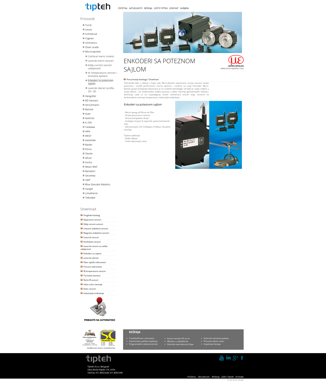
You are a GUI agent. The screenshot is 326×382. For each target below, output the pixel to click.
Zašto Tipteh (227, 376)
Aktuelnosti (204, 376)
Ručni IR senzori (90, 280)
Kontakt (240, 376)
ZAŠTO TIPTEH (161, 8)
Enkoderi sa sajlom (92, 253)
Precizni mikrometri (92, 266)
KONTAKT (174, 8)
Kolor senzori (89, 288)
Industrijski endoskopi (93, 293)
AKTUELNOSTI (135, 8)
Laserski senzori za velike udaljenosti (93, 248)
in (228, 358)
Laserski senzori (91, 237)
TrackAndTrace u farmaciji (141, 338)
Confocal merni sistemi (101, 56)
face (242, 358)
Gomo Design (238, 380)
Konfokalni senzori (92, 241)
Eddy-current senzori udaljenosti (100, 67)
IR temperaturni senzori (94, 271)
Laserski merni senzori (101, 60)
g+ (235, 358)
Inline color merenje (92, 284)
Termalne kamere (92, 275)
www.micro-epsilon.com (232, 68)
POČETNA (122, 8)
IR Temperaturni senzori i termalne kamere (102, 74)
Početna (191, 376)
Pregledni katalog (91, 215)
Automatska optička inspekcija (143, 341)
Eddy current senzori (93, 224)
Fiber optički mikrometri (94, 262)
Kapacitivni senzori (92, 219)
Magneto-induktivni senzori (96, 233)
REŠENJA (148, 8)
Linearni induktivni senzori (95, 228)
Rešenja (216, 376)
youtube (221, 358)
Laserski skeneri (91, 257)
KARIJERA (184, 8)
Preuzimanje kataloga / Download (142, 79)
